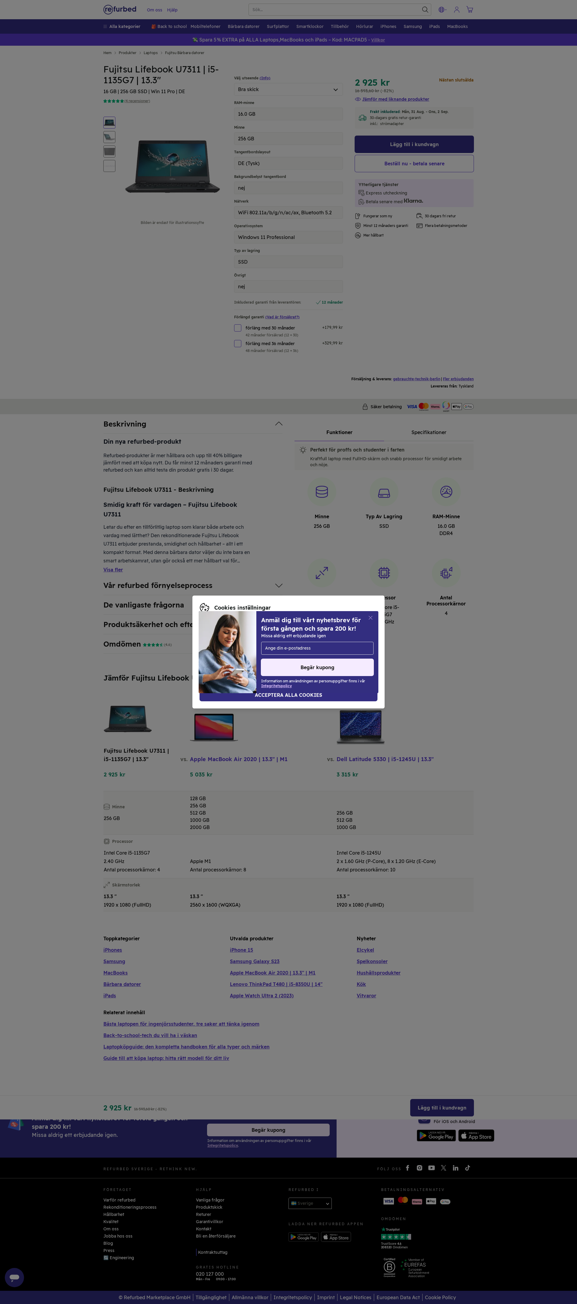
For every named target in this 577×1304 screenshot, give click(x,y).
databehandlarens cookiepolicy (277, 652)
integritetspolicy (217, 652)
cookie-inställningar (307, 645)
